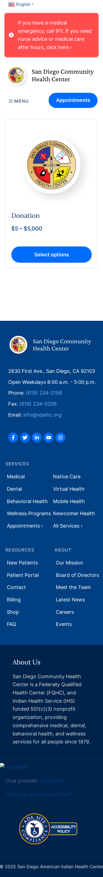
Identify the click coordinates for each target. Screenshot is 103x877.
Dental (14, 489)
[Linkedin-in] (37, 437)
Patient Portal (23, 575)
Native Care (66, 476)
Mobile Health (69, 501)
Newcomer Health (74, 513)
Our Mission (69, 563)
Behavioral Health (27, 501)
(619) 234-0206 (38, 404)
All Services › (67, 526)
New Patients (22, 563)
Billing (14, 599)
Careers (65, 612)
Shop (13, 612)
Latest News (70, 599)
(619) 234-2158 (44, 393)
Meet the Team (73, 587)
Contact (16, 587)
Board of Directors (77, 575)
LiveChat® (52, 781)
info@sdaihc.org (42, 415)
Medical (16, 476)
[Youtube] (49, 437)
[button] (51, 35)
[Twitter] (25, 437)
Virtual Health (69, 489)
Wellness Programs (29, 513)
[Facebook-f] (13, 437)
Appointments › (25, 526)
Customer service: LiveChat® (39, 794)
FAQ (11, 624)
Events (64, 624)
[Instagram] (60, 437)
